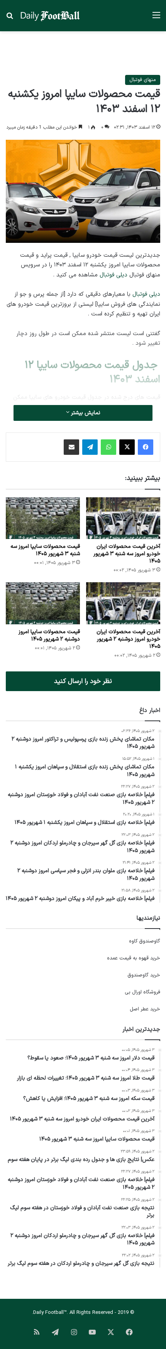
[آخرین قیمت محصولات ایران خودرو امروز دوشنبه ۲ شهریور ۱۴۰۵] (123, 603)
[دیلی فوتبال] (50, 15)
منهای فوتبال (142, 80)
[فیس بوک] (145, 447)
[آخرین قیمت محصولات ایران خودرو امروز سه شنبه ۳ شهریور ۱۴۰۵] (123, 518)
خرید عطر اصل (145, 1009)
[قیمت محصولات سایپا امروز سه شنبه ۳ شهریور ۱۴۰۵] (43, 518)
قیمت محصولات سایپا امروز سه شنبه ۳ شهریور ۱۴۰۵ (45, 550)
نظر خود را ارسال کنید (83, 681)
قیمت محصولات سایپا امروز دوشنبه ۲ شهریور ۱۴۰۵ (49, 635)
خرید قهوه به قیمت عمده (133, 958)
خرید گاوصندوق (143, 975)
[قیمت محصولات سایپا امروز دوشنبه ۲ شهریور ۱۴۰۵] (43, 603)
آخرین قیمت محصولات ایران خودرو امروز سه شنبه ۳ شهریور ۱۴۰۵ (126, 553)
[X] (127, 447)
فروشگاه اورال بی (142, 992)
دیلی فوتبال (113, 275)
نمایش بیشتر (84, 413)
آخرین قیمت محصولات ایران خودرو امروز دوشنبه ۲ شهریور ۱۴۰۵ (128, 639)
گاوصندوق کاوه (144, 941)
